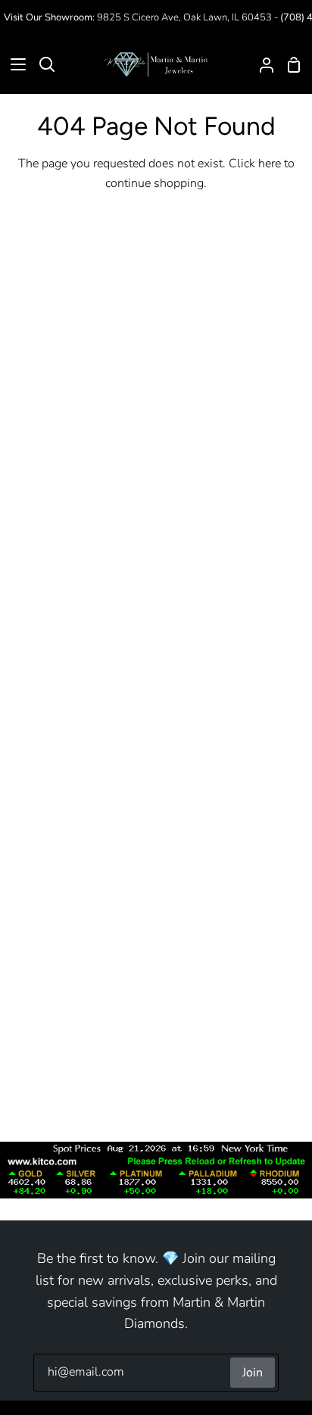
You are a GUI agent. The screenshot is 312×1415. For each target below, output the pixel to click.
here (269, 163)
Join (252, 1372)
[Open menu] (13, 64)
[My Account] (260, 65)
